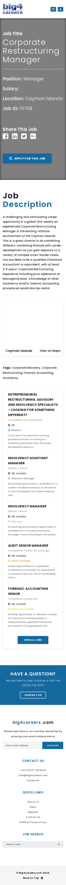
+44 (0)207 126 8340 (33, 770)
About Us (33, 802)
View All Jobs (33, 639)
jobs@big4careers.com (32, 775)
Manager (33, 79)
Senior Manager (21, 561)
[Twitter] (24, 136)
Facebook (33, 780)
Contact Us (33, 695)
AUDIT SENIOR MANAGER (28, 545)
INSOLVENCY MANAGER (27, 506)
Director (16, 430)
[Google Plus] (33, 136)
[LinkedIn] (15, 136)
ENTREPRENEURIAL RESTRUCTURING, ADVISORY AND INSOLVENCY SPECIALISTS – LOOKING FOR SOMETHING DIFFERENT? (33, 404)
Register (33, 812)
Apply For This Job (29, 158)
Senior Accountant (22, 609)
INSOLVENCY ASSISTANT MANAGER (28, 460)
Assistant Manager (22, 478)
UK (13, 425)
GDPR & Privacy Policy (33, 822)
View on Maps (50, 351)
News (33, 807)
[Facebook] (5, 136)
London (21, 473)
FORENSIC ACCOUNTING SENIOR (28, 591)
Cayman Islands (44, 98)
